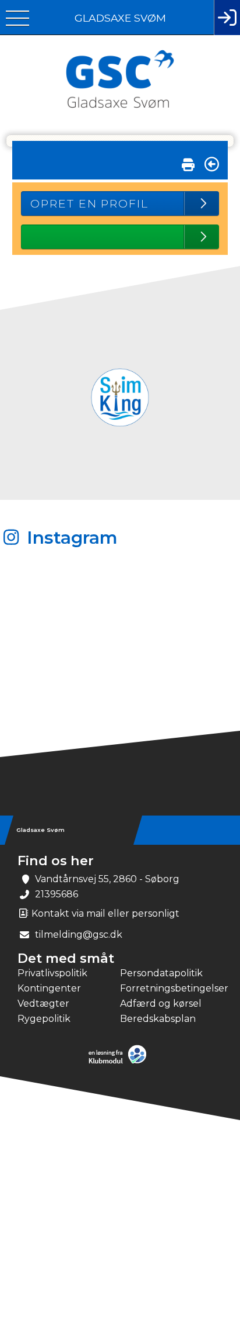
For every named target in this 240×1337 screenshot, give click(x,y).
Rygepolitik (43, 1018)
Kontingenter (49, 988)
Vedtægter (43, 1003)
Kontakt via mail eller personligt (104, 913)
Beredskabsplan (158, 1018)
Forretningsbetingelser (171, 988)
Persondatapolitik (161, 973)
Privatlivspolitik (52, 973)
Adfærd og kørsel (161, 1003)
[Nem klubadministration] (120, 1062)
